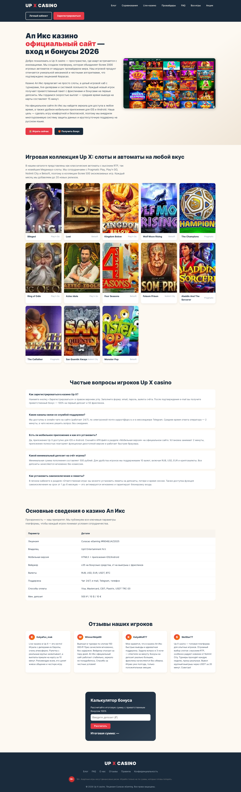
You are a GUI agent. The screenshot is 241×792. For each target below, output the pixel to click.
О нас (102, 771)
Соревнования (130, 5)
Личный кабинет (38, 15)
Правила (126, 771)
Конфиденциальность (146, 771)
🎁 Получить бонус (68, 131)
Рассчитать (100, 726)
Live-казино (149, 5)
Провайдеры (169, 5)
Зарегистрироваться (69, 15)
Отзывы (113, 771)
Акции (209, 5)
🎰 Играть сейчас (39, 131)
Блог (113, 5)
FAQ (183, 5)
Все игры (196, 5)
